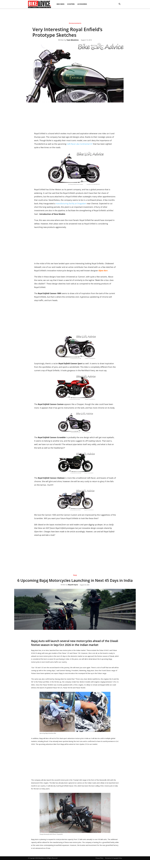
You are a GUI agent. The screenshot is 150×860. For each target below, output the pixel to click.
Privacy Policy (99, 858)
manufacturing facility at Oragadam (71, 203)
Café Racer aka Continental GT (80, 144)
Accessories (82, 4)
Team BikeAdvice (73, 40)
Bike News (60, 4)
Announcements (75, 23)
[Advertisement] (75, 15)
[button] (119, 4)
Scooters (71, 4)
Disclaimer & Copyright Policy (113, 858)
